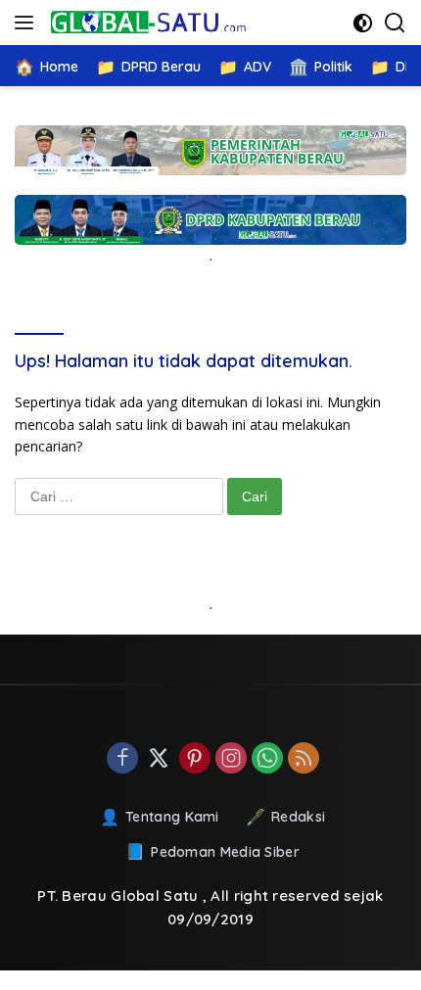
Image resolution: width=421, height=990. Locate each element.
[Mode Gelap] (362, 23)
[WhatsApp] (267, 759)
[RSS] (303, 759)
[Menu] (28, 22)
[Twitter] (158, 759)
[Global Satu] (146, 22)
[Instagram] (231, 759)
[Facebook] (122, 759)
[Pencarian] (395, 23)
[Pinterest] (194, 759)
